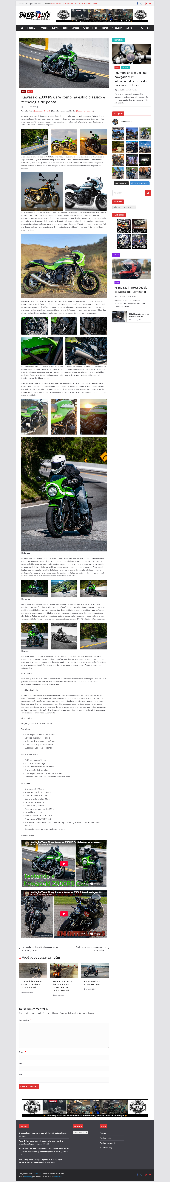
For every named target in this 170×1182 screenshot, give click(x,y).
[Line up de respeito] (145, 147)
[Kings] (118, 173)
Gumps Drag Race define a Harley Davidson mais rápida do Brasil (62, 986)
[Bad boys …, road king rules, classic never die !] (132, 173)
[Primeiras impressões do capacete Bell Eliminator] (131, 269)
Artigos (75, 28)
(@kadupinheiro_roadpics (84, 111)
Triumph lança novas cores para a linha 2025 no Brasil (72, 3)
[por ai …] (145, 173)
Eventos (55, 28)
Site (20, 1074)
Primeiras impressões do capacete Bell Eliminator (130, 290)
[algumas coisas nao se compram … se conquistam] (132, 147)
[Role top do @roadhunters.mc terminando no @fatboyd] (132, 134)
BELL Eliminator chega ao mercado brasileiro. (139, 315)
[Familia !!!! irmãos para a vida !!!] (118, 160)
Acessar (103, 1133)
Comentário (25, 1020)
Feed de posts (105, 1138)
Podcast (104, 28)
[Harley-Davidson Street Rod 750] (95, 964)
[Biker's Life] (22, 28)
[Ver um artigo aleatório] (148, 28)
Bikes (94, 28)
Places (86, 28)
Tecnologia (117, 28)
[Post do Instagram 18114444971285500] (118, 134)
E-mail (22, 1063)
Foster (41, 107)
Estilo (66, 28)
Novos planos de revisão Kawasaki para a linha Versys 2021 (40, 949)
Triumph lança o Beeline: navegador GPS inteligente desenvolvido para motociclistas (130, 79)
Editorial (30, 28)
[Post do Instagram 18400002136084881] (118, 147)
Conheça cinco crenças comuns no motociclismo (91, 949)
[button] (36, 28)
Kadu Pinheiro (132, 90)
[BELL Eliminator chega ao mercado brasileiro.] (119, 316)
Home (30, 92)
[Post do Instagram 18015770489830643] (145, 160)
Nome (22, 1052)
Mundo (129, 28)
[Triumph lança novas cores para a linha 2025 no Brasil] (33, 964)
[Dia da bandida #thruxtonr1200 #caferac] (145, 134)
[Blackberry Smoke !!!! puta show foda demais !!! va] (132, 160)
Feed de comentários (108, 1143)
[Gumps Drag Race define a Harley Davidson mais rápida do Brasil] (64, 964)
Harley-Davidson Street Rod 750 (92, 983)
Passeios (44, 28)
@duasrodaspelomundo (42, 111)
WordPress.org (106, 1148)
